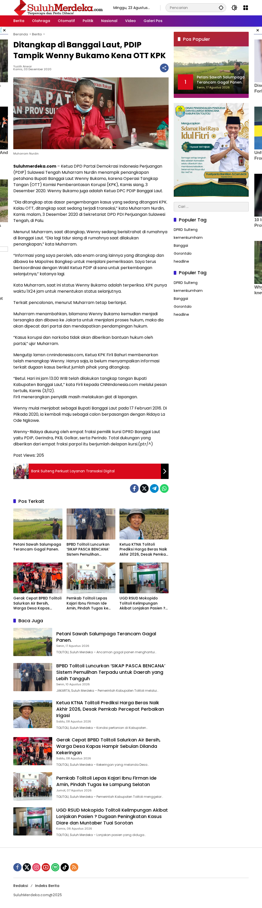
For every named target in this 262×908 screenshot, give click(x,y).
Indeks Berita (47, 885)
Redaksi (20, 885)
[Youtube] (46, 867)
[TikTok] (65, 867)
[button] (221, 7)
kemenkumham (188, 237)
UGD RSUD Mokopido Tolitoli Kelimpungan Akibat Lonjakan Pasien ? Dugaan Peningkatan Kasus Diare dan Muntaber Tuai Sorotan (142, 603)
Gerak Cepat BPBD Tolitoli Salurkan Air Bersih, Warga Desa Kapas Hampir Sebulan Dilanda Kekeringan (37, 603)
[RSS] (74, 867)
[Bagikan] (164, 68)
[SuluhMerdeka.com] (58, 7)
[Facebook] (134, 488)
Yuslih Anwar (22, 66)
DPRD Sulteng (186, 229)
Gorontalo (183, 253)
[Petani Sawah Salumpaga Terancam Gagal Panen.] (37, 523)
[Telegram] (154, 488)
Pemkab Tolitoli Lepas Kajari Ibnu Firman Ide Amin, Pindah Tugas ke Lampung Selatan (87, 603)
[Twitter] (144, 488)
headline (181, 261)
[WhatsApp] (164, 488)
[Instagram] (36, 867)
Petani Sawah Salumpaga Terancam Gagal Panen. (37, 547)
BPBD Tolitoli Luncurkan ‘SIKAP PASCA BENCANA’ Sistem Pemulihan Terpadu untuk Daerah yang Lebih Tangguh (88, 549)
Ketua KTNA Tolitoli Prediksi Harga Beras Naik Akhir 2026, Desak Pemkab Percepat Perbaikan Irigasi (143, 549)
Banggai (181, 245)
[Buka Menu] (246, 8)
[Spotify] (55, 867)
